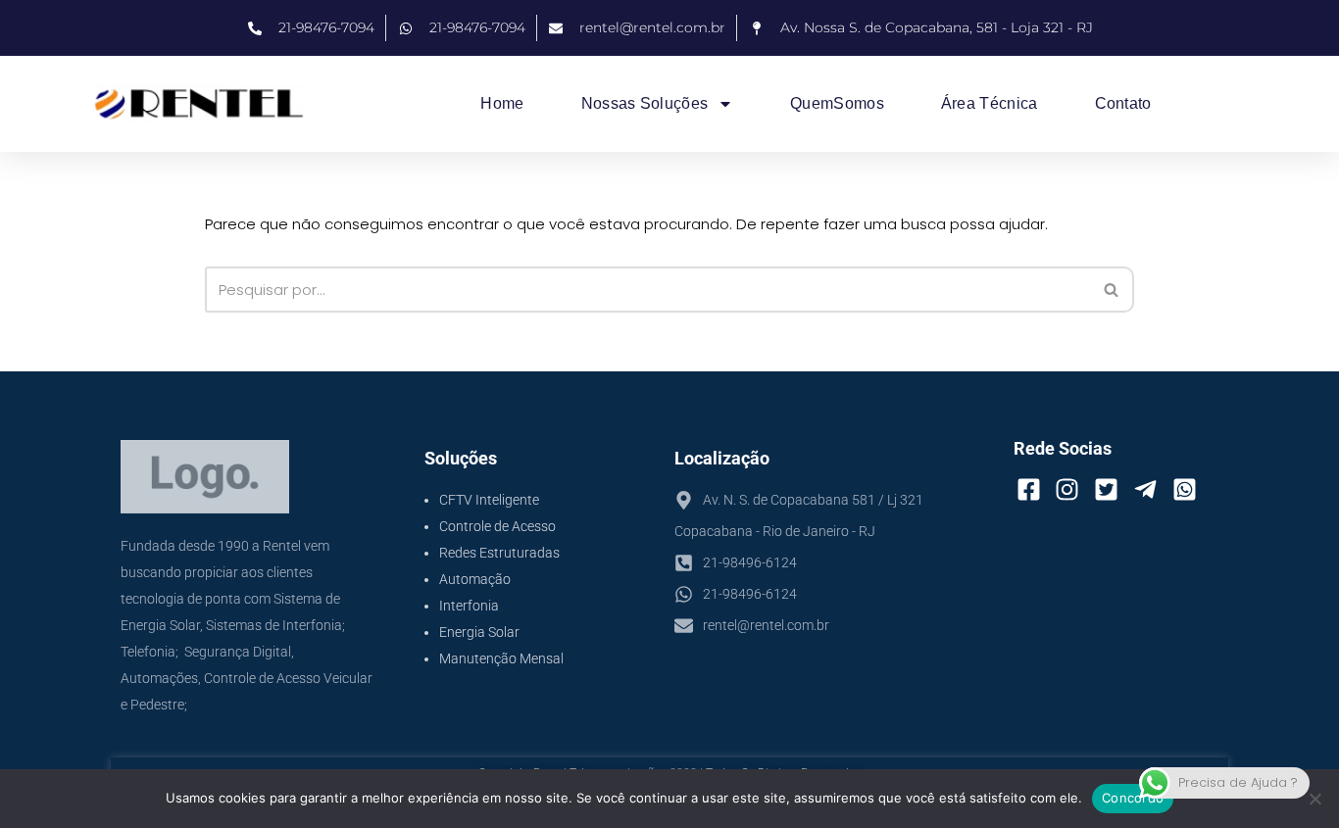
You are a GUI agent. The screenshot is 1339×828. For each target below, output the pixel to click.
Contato (1123, 103)
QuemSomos (837, 103)
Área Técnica (989, 103)
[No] (1314, 798)
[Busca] (1112, 290)
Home (501, 103)
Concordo (1133, 797)
